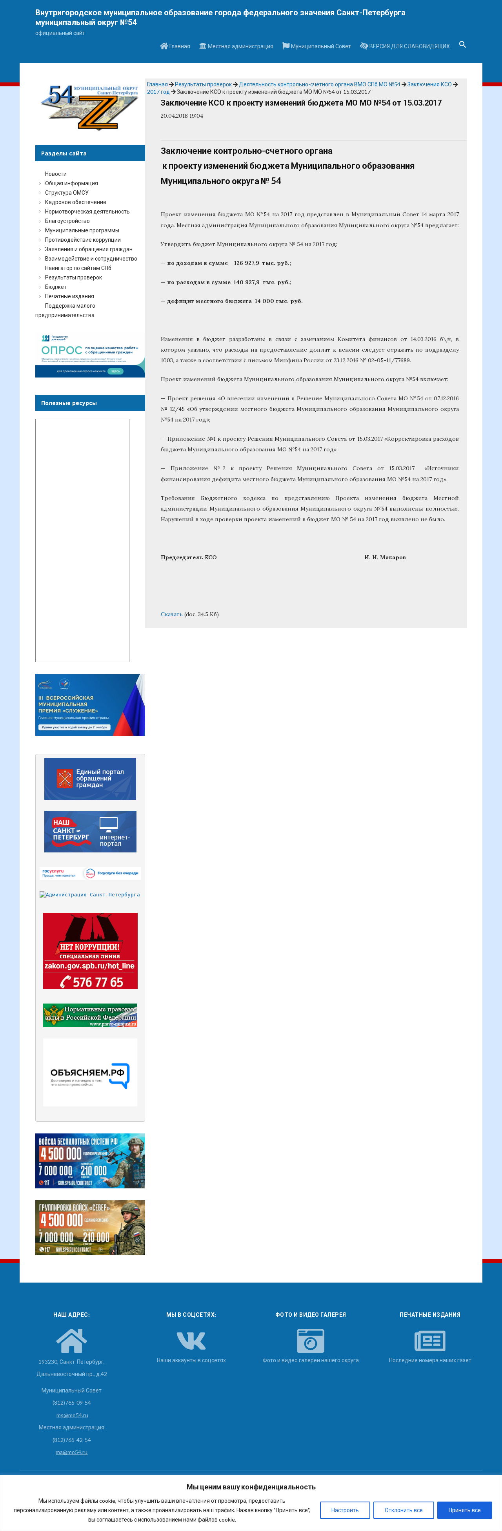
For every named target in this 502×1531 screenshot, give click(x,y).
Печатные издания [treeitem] (69, 296)
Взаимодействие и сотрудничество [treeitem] (91, 258)
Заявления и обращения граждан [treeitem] (89, 249)
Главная (179, 46)
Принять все (465, 1510)
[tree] (90, 244)
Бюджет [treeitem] (56, 286)
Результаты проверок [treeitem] (73, 277)
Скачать (172, 614)
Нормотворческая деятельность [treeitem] (87, 211)
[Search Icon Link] (463, 46)
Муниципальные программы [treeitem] (82, 230)
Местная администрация (240, 46)
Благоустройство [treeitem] (67, 220)
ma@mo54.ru (71, 1452)
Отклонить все (404, 1510)
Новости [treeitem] (56, 173)
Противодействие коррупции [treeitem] (83, 239)
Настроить (345, 1510)
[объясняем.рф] (90, 1072)
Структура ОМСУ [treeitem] (67, 192)
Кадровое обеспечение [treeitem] (75, 202)
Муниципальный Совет (320, 46)
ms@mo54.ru (72, 1415)
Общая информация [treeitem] (71, 183)
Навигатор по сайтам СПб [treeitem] (78, 268)
